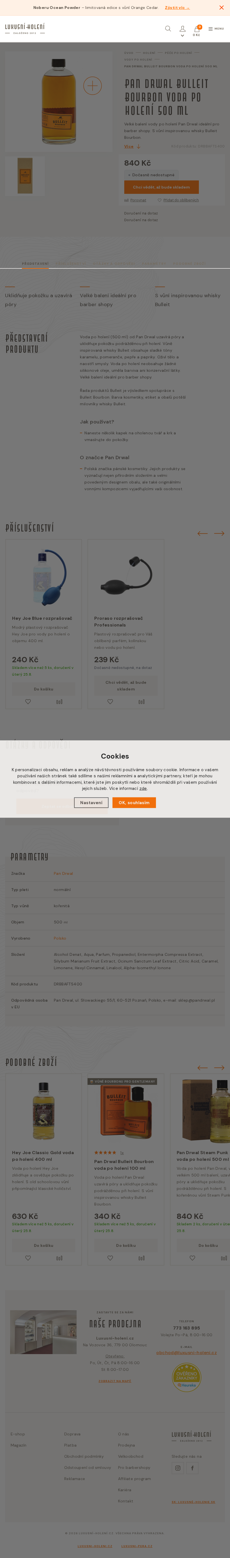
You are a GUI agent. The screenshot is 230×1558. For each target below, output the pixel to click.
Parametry (154, 263)
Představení (35, 263)
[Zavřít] (221, 7)
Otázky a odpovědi (114, 263)
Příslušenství (71, 263)
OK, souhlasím (134, 802)
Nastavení (91, 802)
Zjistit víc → (177, 7)
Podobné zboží (189, 263)
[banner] (25, 28)
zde (143, 788)
